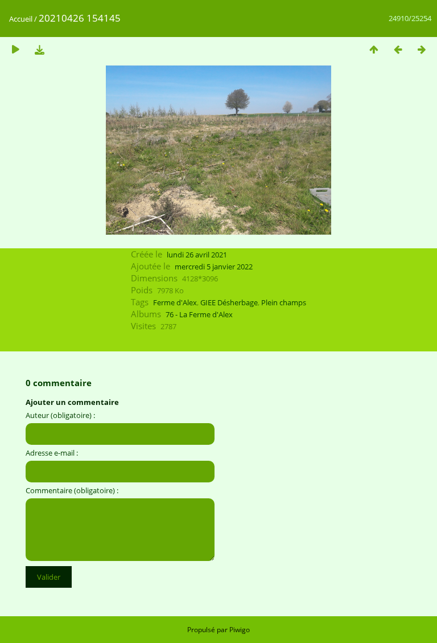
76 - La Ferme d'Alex (199, 314)
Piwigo (239, 629)
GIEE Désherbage (229, 302)
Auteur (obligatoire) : (60, 415)
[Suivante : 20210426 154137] (422, 49)
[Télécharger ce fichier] (39, 49)
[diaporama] (15, 49)
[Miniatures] (374, 49)
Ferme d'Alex (175, 302)
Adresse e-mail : (52, 453)
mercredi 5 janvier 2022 (214, 266)
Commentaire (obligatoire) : (72, 490)
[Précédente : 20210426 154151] (398, 49)
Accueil (20, 19)
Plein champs (283, 302)
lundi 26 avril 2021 (197, 254)
